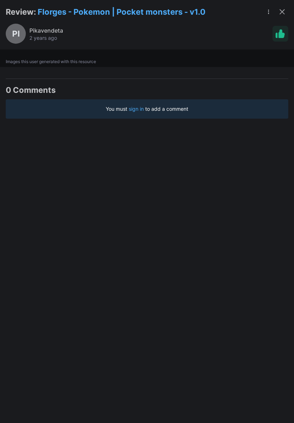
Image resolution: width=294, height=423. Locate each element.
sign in (136, 109)
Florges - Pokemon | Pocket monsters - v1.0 (121, 11)
